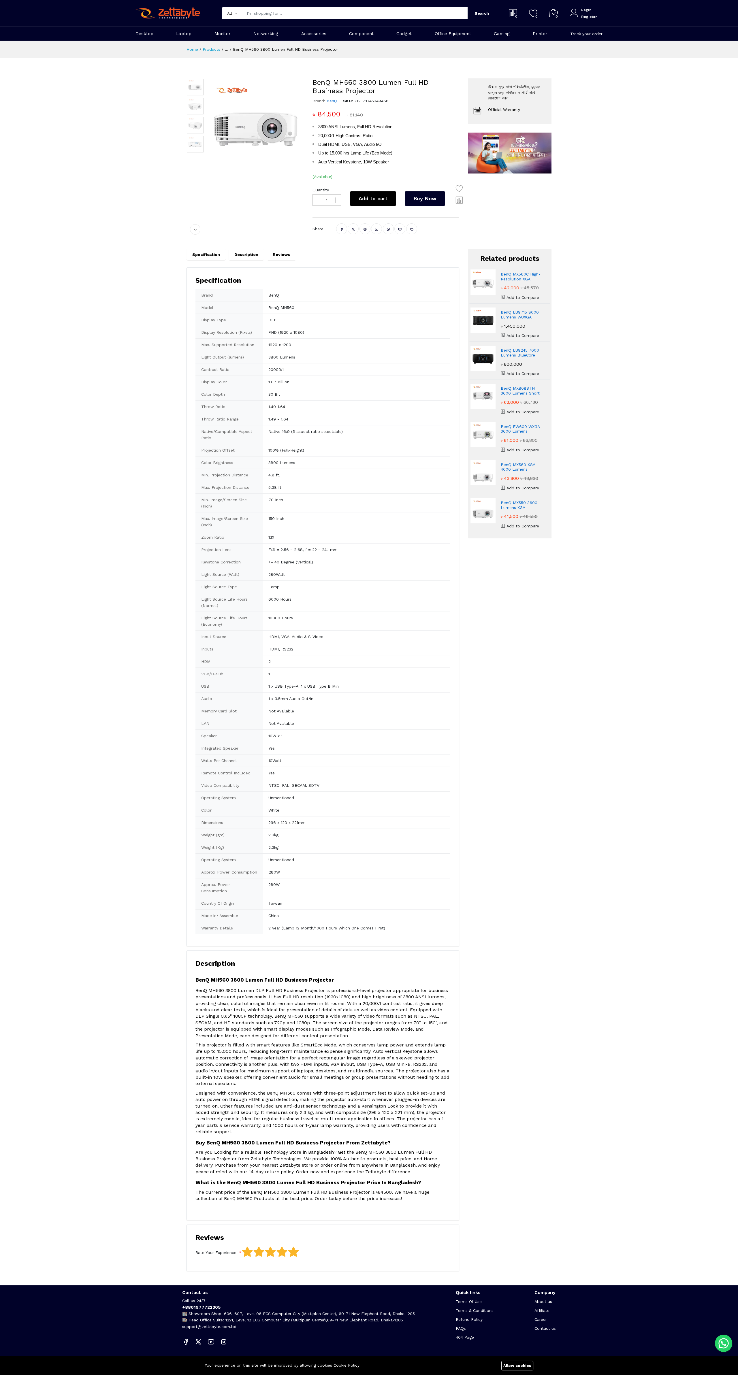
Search (482, 13)
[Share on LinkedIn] (377, 229)
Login (586, 10)
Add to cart (373, 198)
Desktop (144, 33)
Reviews (281, 254)
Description (246, 254)
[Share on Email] (400, 229)
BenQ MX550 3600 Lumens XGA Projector (519, 505)
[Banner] (509, 152)
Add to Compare (522, 297)
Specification (206, 254)
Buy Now (424, 198)
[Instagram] (223, 1342)
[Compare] (459, 200)
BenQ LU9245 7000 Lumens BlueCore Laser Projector (520, 353)
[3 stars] (270, 1252)
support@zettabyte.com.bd (209, 1326)
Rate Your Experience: (216, 1252)
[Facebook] (185, 1342)
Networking (265, 33)
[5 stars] (293, 1252)
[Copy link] (411, 228)
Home (192, 49)
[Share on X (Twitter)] (353, 229)
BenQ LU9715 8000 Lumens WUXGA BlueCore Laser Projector (520, 315)
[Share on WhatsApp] (388, 229)
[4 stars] (282, 1252)
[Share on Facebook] (342, 229)
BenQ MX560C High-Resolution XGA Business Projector (521, 277)
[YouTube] (211, 1342)
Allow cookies (517, 1365)
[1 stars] (247, 1252)
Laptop (183, 33)
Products (211, 49)
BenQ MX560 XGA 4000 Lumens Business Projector (519, 467)
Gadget (404, 33)
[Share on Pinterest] (365, 229)
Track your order (586, 33)
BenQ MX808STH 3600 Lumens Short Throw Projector (520, 391)
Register (589, 17)
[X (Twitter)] (198, 1342)
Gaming (502, 33)
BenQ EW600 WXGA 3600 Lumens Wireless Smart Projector (520, 429)
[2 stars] (259, 1252)
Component (361, 33)
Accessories (313, 33)
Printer (540, 33)
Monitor (222, 33)
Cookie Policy (346, 1365)
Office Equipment (453, 33)
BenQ (332, 101)
